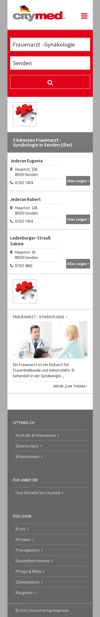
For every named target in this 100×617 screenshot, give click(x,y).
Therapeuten (28, 550)
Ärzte (21, 528)
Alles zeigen (77, 180)
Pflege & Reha (29, 571)
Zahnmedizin (28, 582)
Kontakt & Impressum (36, 435)
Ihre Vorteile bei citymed (38, 492)
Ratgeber (24, 592)
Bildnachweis (28, 456)
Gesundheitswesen (33, 560)
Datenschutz (28, 445)
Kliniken (23, 539)
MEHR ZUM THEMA (69, 386)
